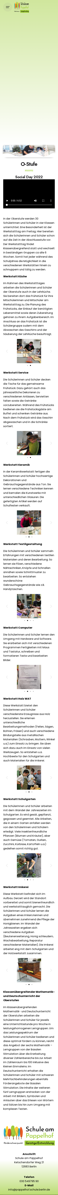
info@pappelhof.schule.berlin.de (29, 1189)
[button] (7, 351)
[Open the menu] (7, 7)
